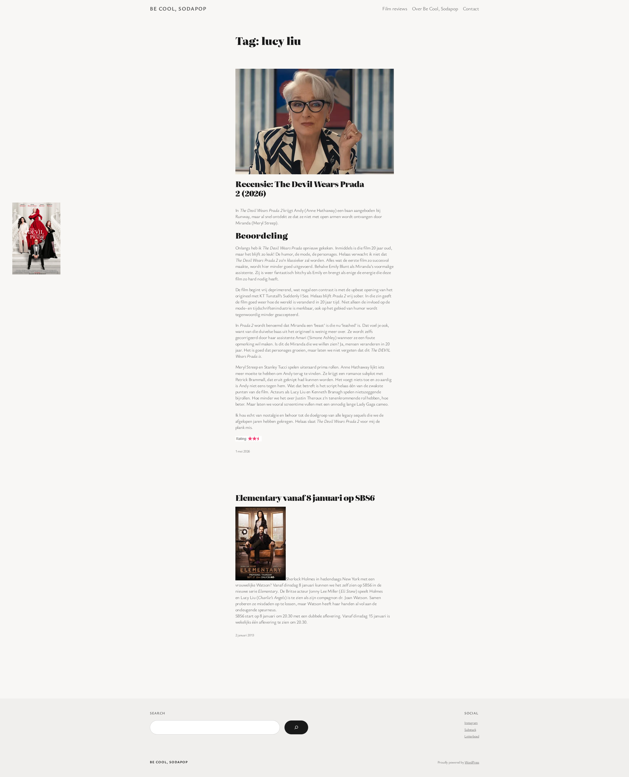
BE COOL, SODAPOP (178, 8)
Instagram (471, 722)
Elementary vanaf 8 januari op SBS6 (304, 497)
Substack (470, 729)
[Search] (296, 727)
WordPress (472, 762)
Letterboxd (471, 736)
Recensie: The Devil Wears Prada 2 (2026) (299, 188)
